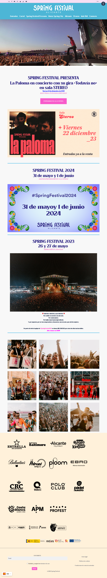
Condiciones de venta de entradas (84, 565)
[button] (53, 101)
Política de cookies (84, 561)
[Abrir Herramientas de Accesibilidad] (103, 4)
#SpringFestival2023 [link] (46, 328)
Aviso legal (84, 557)
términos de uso (45, 563)
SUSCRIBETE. (37, 555)
